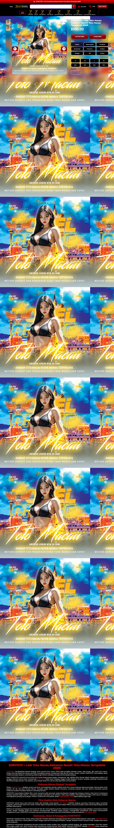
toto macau (63, 803)
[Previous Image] (15, 49)
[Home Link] (21, 6)
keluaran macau (16, 787)
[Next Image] (64, 49)
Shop (11, 6)
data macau (41, 779)
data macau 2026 (90, 812)
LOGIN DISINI (97, 36)
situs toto (91, 826)
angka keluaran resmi (66, 796)
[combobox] (51, 6)
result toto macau (101, 819)
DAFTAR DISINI (79, 36)
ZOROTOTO (10, 771)
